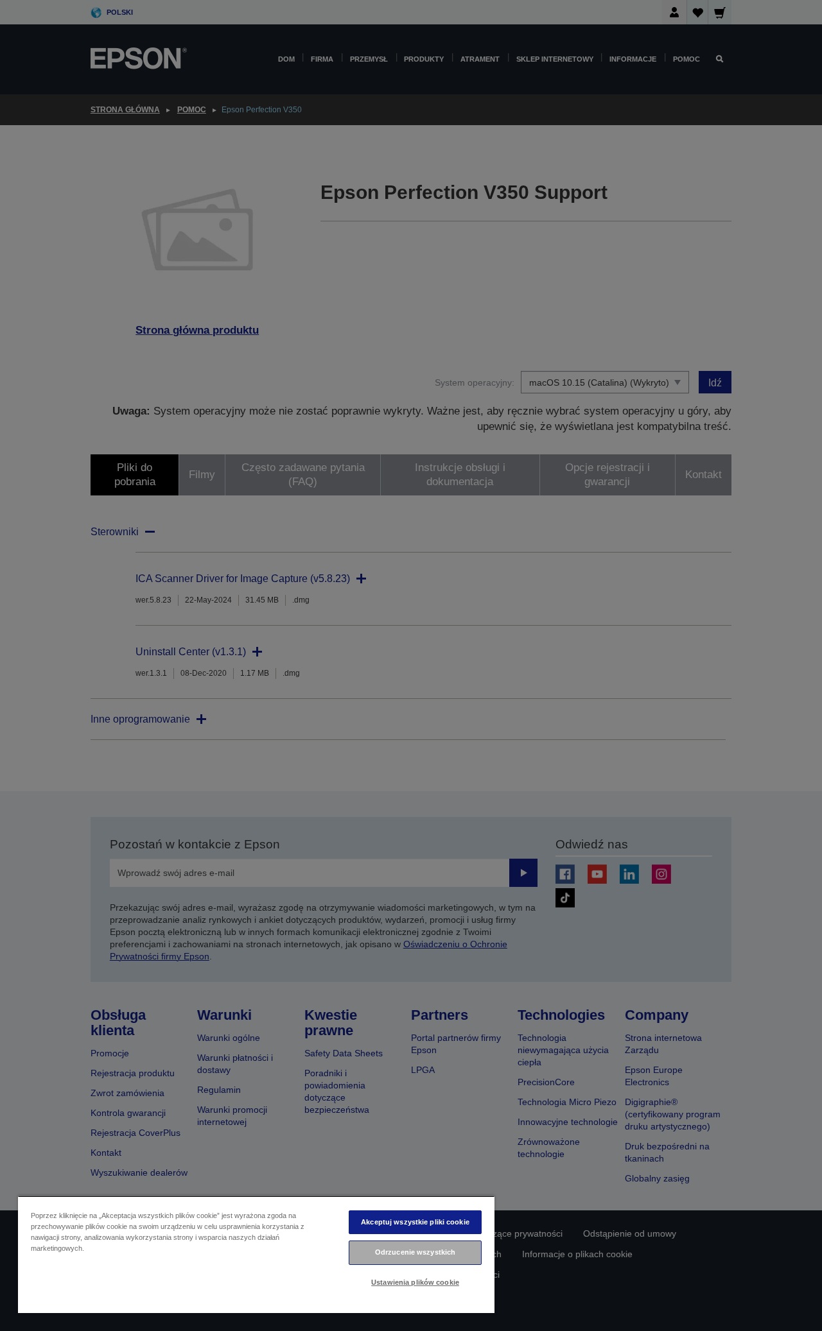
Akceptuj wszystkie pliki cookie (415, 1222)
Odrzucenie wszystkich (415, 1252)
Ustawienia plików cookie (415, 1282)
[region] (256, 1254)
